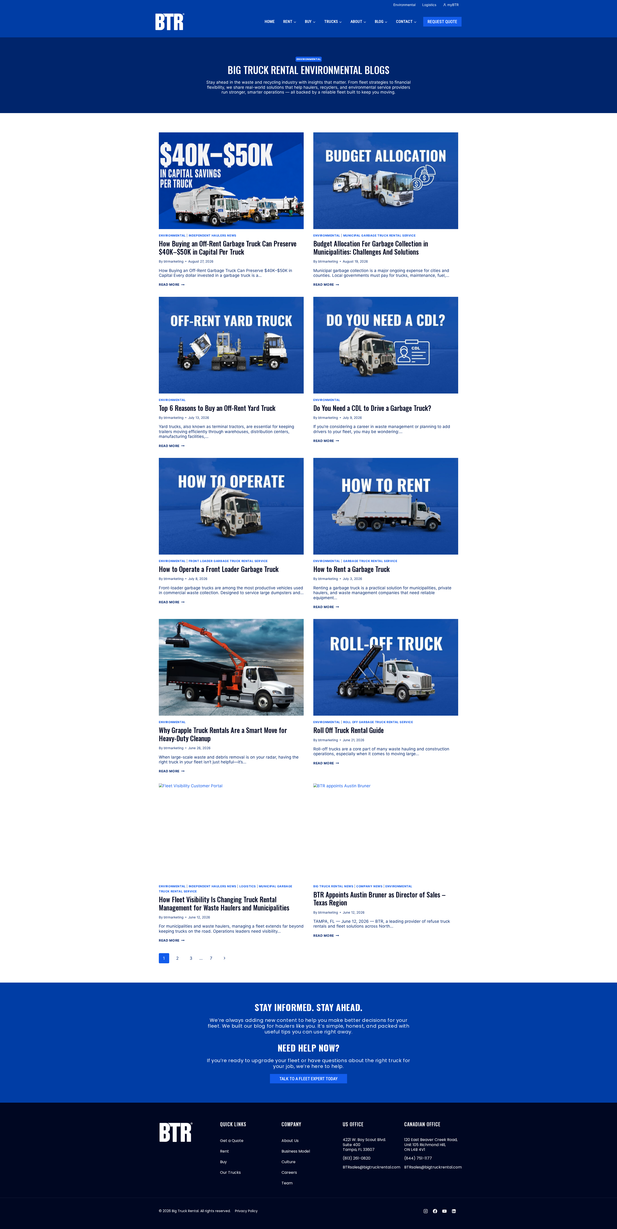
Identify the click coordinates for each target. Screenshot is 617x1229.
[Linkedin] (453, 1211)
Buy (223, 1162)
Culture (288, 1162)
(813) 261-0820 (356, 1158)
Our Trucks (230, 1172)
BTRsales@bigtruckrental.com (371, 1167)
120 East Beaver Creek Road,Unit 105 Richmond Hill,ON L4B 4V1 (430, 1144)
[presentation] (231, 180)
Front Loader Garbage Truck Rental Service (228, 561)
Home (270, 21)
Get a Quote (231, 1140)
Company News (369, 886)
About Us (290, 1140)
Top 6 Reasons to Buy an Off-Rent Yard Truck (217, 408)
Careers (289, 1172)
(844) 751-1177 (418, 1158)
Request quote (442, 21)
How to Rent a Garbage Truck (351, 569)
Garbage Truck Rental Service (370, 561)
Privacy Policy (246, 1211)
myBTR (453, 5)
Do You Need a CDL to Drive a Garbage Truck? (372, 408)
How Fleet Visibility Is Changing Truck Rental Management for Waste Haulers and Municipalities (224, 903)
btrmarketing (173, 261)
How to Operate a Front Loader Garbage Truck (219, 569)
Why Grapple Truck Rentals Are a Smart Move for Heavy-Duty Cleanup (223, 734)
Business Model (296, 1151)
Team (287, 1183)
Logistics (429, 5)
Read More (172, 284)
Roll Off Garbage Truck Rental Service (378, 722)
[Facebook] (435, 1211)
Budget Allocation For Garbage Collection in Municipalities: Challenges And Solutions (370, 247)
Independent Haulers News (212, 235)
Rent (224, 1151)
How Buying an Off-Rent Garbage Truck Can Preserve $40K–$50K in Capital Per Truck (227, 247)
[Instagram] (425, 1211)
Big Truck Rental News (333, 886)
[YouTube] (444, 1211)
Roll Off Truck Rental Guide (348, 730)
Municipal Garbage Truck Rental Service (379, 235)
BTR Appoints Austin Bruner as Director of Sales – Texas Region (379, 898)
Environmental (404, 5)
